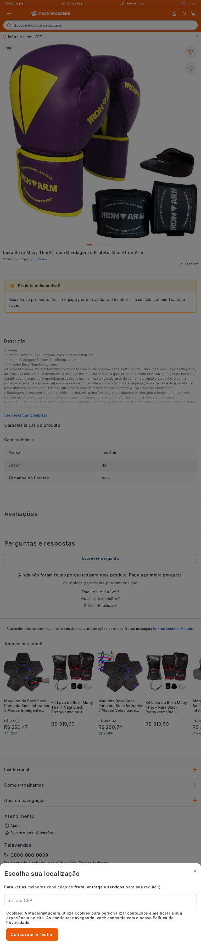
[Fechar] (194, 871)
